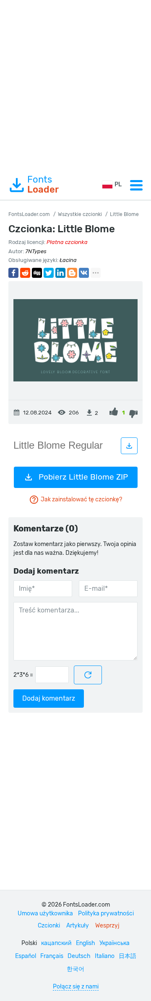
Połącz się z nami (76, 986)
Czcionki (49, 925)
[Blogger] (72, 273)
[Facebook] (13, 273)
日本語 (127, 956)
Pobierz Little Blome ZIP (83, 477)
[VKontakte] (84, 273)
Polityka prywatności (106, 913)
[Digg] (37, 273)
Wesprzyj (107, 925)
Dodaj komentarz (48, 698)
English (85, 943)
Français (51, 956)
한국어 (75, 969)
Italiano (105, 956)
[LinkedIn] (60, 273)
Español (25, 956)
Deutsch (79, 956)
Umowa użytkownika (45, 913)
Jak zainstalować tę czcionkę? (81, 499)
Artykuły (77, 925)
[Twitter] (49, 273)
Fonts (43, 185)
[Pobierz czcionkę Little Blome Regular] (129, 445)
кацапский (56, 943)
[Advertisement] (75, 85)
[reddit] (25, 273)
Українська (114, 943)
